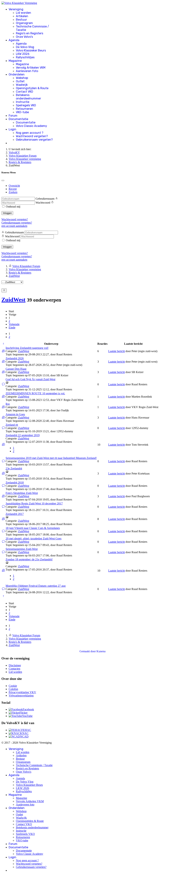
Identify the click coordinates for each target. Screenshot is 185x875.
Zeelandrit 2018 (15, 482)
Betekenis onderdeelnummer (28, 96)
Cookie (13, 685)
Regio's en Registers (29, 33)
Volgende (14, 324)
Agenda (14, 40)
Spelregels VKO (26, 105)
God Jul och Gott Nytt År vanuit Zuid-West (30, 379)
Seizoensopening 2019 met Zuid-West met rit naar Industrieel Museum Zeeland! (51, 458)
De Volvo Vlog (25, 47)
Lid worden (23, 12)
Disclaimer (15, 665)
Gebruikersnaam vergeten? (34, 139)
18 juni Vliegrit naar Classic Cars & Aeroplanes (33, 528)
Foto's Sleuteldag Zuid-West (22, 493)
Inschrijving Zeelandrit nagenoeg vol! (27, 347)
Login (12, 129)
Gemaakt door (87, 651)
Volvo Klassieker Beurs (31, 50)
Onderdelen (17, 74)
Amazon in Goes (15, 414)
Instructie (22, 102)
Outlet (20, 81)
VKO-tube (22, 112)
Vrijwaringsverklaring (21, 695)
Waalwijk (22, 84)
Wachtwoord (43, 202)
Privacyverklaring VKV (22, 692)
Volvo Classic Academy (31, 126)
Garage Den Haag (16, 368)
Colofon (13, 689)
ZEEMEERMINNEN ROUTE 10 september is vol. (35, 393)
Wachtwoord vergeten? (32, 136)
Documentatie (18, 119)
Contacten (14, 668)
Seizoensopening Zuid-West (22, 548)
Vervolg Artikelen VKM (30, 67)
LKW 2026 (22, 54)
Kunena (101, 651)
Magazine (15, 60)
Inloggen (7, 213)
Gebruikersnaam (45, 198)
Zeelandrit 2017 (15, 513)
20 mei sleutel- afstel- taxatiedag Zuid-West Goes (33, 538)
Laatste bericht (116, 351)
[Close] (2, 180)
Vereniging (16, 9)
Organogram (24, 23)
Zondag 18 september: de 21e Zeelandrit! (29, 559)
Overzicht (14, 185)
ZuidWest (13, 299)
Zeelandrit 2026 (15, 358)
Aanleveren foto (27, 71)
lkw (8, 403)
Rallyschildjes (25, 57)
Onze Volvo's (24, 36)
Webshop (22, 78)
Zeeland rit (12, 424)
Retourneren (24, 108)
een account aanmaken (14, 225)
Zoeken (13, 192)
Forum (13, 115)
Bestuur (21, 19)
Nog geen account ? (29, 132)
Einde (12, 327)
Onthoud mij (13, 206)
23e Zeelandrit (14, 468)
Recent (13, 188)
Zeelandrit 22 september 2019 (23, 435)
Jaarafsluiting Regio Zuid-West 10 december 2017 (34, 503)
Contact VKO (24, 91)
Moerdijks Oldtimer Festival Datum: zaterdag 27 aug (36, 585)
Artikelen (22, 16)
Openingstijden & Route (32, 88)
